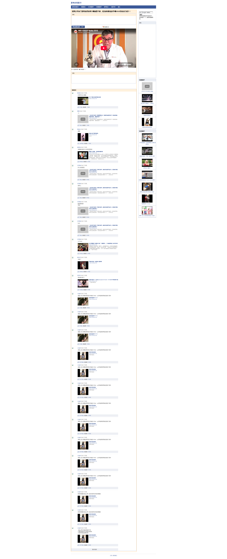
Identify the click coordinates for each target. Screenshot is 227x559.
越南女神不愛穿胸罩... (94, 133)
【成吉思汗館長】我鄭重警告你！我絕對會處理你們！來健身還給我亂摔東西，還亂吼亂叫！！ (103, 116)
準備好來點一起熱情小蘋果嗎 (95, 261)
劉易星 (79, 93)
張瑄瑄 (79, 275)
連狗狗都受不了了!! (93, 297)
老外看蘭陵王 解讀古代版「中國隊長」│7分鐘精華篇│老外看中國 (103, 243)
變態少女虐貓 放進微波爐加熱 (96, 151)
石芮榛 (79, 165)
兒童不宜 (113, 7)
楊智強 (79, 147)
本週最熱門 (99, 7)
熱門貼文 (106, 7)
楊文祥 (79, 257)
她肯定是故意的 (92, 352)
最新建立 (83, 7)
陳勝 (78, 111)
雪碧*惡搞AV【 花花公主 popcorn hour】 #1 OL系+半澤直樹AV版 (103, 279)
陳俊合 (79, 129)
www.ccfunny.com (93, 98)
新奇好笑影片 (76, 3)
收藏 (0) (106, 27)
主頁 (111, 555)
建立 (119, 7)
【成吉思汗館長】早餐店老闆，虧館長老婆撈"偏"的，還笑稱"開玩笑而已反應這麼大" (103, 170)
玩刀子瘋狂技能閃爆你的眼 (95, 97)
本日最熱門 (91, 7)
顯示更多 (94, 549)
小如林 (79, 293)
